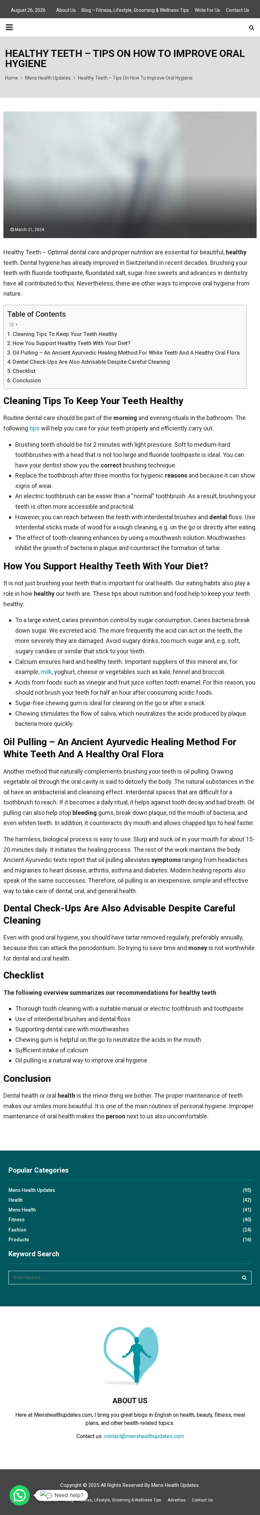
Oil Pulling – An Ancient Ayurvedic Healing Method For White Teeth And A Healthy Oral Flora (126, 353)
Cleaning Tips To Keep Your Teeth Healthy (65, 334)
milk (46, 671)
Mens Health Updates (31, 1190)
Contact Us (237, 10)
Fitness (16, 1219)
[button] (19, 1495)
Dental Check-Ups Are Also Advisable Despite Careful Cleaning (91, 362)
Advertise (177, 1500)
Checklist (24, 371)
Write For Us (207, 10)
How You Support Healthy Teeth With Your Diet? (72, 343)
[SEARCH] (244, 1277)
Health (15, 1200)
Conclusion (27, 380)
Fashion (17, 1230)
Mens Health (22, 1210)
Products (18, 1239)
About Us (66, 10)
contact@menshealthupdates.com (144, 1436)
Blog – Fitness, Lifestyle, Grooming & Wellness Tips (135, 10)
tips (34, 428)
